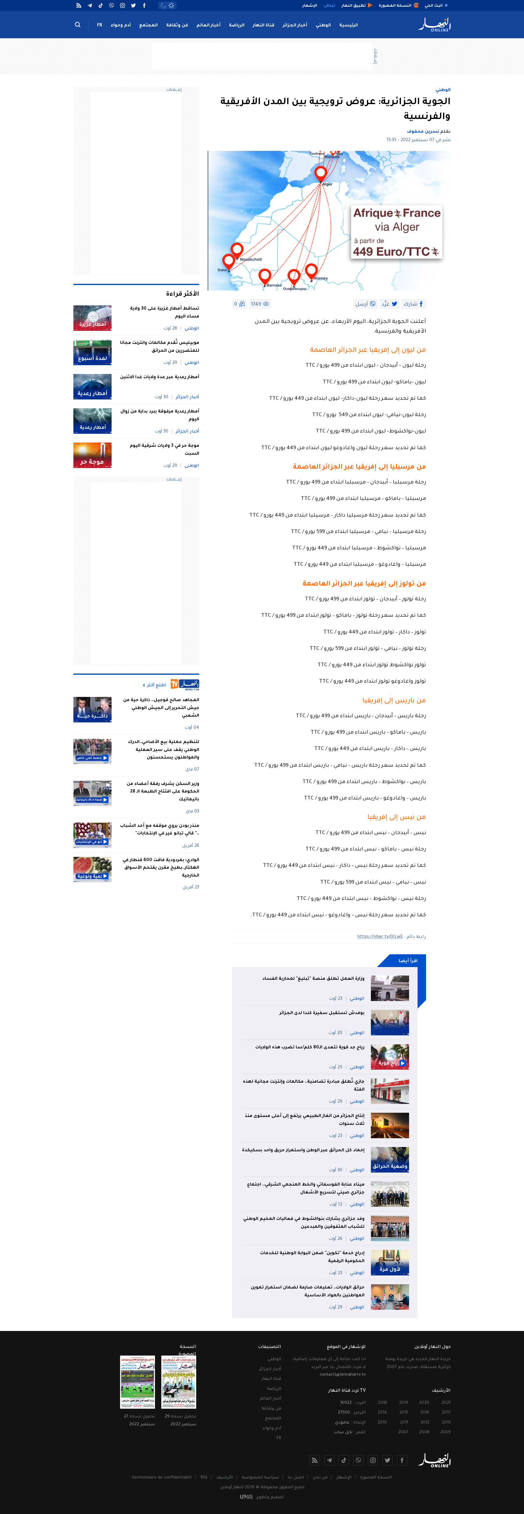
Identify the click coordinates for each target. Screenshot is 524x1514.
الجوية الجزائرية (388, 322)
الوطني (323, 25)
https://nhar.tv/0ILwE (380, 937)
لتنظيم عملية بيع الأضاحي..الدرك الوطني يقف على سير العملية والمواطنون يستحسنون (163, 750)
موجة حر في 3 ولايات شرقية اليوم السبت (164, 450)
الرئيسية (348, 25)
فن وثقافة (177, 25)
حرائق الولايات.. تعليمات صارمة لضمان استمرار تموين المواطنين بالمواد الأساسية (307, 1291)
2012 (424, 1423)
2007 (403, 1432)
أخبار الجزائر (295, 25)
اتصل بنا (296, 1477)
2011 (404, 1423)
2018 (382, 1403)
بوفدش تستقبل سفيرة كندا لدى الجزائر (322, 1013)
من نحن (320, 1477)
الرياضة (236, 25)
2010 (382, 1423)
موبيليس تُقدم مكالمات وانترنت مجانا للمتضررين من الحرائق (159, 347)
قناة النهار (263, 25)
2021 (446, 1403)
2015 (403, 1412)
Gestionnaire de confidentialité (162, 1477)
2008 (424, 1432)
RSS (203, 1477)
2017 (446, 1412)
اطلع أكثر (156, 685)
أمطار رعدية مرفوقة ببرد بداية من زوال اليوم (159, 415)
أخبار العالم (208, 25)
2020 (424, 1403)
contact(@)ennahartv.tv (343, 1375)
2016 (424, 1412)
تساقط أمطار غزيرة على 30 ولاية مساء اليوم (164, 313)
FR (99, 25)
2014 (382, 1412)
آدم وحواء (121, 25)
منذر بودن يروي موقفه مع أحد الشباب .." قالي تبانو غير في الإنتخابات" (159, 830)
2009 (445, 1432)
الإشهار (343, 1477)
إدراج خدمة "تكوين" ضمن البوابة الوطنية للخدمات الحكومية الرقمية (312, 1257)
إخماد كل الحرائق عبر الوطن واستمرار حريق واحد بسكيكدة (303, 1150)
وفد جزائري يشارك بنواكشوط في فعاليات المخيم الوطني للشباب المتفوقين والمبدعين (303, 1223)
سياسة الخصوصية (260, 1477)
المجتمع (148, 25)
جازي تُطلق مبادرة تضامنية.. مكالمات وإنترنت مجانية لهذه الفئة (303, 1086)
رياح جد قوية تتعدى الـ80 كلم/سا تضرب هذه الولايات (309, 1047)
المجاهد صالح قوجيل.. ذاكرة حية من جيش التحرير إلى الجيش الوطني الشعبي (161, 708)
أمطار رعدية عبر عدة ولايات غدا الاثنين (159, 377)
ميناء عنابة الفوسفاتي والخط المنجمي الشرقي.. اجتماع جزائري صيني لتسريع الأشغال (305, 1189)
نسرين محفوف (423, 132)
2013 (446, 1423)
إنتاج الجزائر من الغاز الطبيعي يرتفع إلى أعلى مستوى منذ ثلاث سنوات (304, 1120)
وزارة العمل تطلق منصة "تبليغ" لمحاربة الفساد (313, 979)
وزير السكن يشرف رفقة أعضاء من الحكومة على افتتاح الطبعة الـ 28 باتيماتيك (163, 792)
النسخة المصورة (376, 1477)
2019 (403, 1403)
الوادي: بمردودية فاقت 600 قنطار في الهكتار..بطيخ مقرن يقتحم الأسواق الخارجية (161, 868)
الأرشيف (224, 1477)
